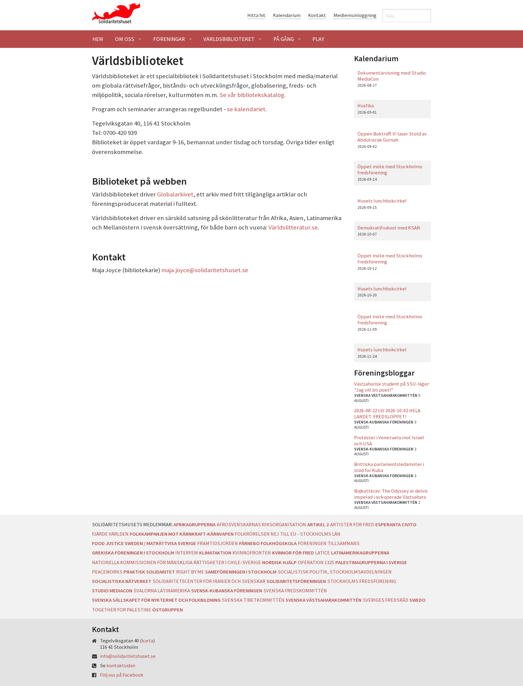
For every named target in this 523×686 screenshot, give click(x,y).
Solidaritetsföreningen (296, 581)
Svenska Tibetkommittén (253, 600)
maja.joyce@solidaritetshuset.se (204, 270)
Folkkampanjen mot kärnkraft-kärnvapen (182, 534)
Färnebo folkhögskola (268, 543)
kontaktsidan (121, 665)
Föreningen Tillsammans (329, 543)
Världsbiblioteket (229, 38)
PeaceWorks (107, 572)
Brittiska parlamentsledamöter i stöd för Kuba (389, 467)
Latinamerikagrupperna (360, 553)
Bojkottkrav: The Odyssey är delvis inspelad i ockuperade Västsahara (391, 494)
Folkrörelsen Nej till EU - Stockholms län (287, 534)
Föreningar (169, 38)
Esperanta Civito (395, 524)
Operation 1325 (316, 562)
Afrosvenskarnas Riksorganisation (261, 524)
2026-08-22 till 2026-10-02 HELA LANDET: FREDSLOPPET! (387, 413)
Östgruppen (167, 610)
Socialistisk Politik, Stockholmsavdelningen (335, 572)
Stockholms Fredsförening (361, 581)
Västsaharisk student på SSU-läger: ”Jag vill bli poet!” (392, 387)
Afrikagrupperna (194, 524)
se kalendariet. (247, 109)
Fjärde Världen (110, 534)
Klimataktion (215, 553)
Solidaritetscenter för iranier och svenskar (209, 581)
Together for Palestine (121, 610)
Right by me (190, 572)
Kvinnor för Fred (293, 553)
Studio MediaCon (112, 590)
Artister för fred (352, 524)
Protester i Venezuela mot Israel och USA (389, 440)
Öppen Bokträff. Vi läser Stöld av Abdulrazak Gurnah (392, 137)
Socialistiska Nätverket (121, 581)
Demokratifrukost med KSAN (388, 228)
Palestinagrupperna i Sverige (371, 562)
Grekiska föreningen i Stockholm (133, 553)
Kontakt (317, 15)
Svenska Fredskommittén (295, 590)
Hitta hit (256, 15)
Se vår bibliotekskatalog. (252, 95)
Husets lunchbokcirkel (381, 201)
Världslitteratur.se (293, 227)
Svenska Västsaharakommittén (323, 600)
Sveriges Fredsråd (385, 600)
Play (318, 38)
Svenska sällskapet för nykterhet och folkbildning (156, 600)
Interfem (186, 553)
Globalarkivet (175, 194)
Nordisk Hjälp (279, 562)
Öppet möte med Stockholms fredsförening (389, 169)
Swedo (418, 600)
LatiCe (322, 553)
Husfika (365, 105)
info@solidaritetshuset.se (128, 656)
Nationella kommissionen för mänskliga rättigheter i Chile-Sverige (176, 562)
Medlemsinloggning (355, 15)
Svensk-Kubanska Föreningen (226, 590)
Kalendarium (287, 15)
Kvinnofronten (251, 553)
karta (147, 640)
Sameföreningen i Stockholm (240, 572)
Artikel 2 (318, 524)
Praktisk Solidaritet (149, 572)
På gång (283, 38)
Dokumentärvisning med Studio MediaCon (391, 76)
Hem (97, 38)
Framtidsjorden (217, 543)
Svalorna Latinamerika (161, 590)
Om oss (124, 38)
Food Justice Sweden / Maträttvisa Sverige (144, 543)
